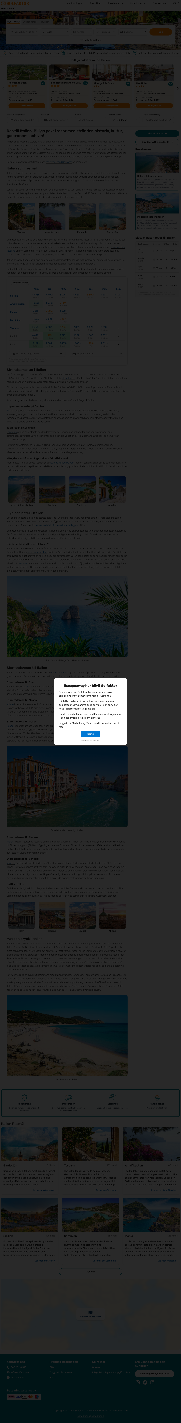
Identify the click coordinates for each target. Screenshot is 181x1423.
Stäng (90, 734)
